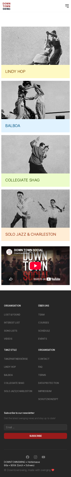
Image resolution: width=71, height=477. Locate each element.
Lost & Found (12, 314)
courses (43, 322)
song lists (10, 330)
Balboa (8, 375)
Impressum (44, 391)
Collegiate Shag (14, 383)
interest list (12, 322)
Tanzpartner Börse (16, 358)
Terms (42, 375)
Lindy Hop (10, 366)
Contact (43, 358)
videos (8, 338)
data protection (48, 383)
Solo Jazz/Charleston (18, 391)
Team (41, 314)
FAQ (40, 366)
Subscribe (35, 435)
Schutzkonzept (48, 399)
